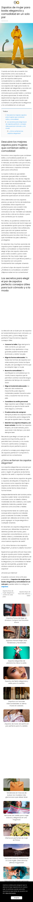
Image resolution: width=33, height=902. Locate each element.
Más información (11, 893)
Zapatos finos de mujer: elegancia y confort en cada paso (8, 594)
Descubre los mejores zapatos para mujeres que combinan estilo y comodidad (16, 117)
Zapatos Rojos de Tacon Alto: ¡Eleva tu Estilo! (24, 594)
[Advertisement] (16, 311)
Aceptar (16, 898)
